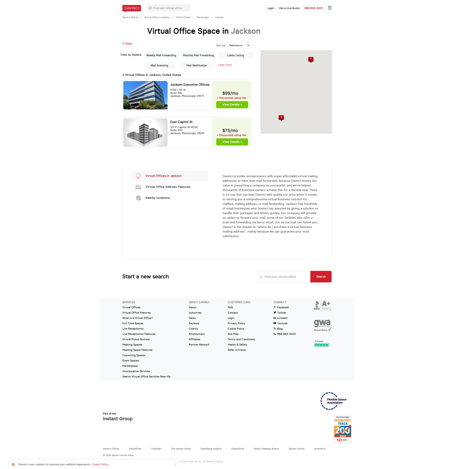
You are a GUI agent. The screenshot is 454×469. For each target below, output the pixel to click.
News (192, 318)
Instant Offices (111, 448)
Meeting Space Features (137, 350)
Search (321, 276)
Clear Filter (225, 65)
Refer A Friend (237, 350)
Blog (280, 328)
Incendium (320, 448)
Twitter (281, 312)
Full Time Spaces (132, 323)
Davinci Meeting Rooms (266, 448)
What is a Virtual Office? (137, 318)
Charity (193, 328)
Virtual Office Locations (157, 17)
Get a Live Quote (289, 8)
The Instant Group (181, 448)
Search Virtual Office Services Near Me (146, 376)
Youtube (282, 323)
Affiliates (194, 339)
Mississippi (203, 17)
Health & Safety (237, 344)
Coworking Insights (211, 448)
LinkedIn (282, 318)
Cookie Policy (236, 328)
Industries (195, 312)
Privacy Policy (236, 323)
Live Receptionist (133, 328)
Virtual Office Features (136, 312)
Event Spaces (130, 360)
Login (270, 8)
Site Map (233, 334)
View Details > (232, 104)
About (192, 307)
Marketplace (130, 366)
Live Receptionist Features (138, 334)
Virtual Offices (131, 307)
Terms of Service (204, 461)
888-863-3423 (313, 8)
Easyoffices (135, 448)
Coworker (156, 448)
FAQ (230, 307)
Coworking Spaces (133, 355)
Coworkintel (237, 448)
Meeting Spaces (132, 344)
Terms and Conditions (241, 339)
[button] (311, 60)
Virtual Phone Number (136, 339)
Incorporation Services (136, 371)
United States (183, 17)
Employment (197, 334)
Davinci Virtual (130, 17)
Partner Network (199, 344)
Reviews (194, 323)
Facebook (283, 307)
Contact (233, 312)
